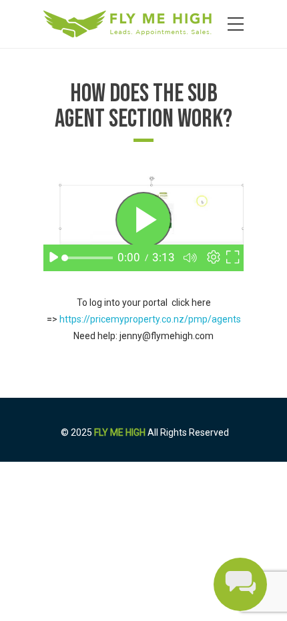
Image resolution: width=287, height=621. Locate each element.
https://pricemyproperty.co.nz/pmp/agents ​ (150, 319)
